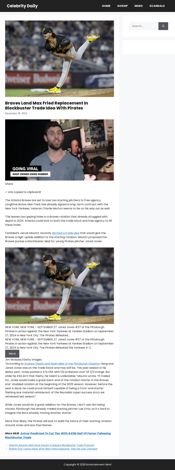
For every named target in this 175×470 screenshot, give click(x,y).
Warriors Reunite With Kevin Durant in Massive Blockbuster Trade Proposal (51, 445)
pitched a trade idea (65, 233)
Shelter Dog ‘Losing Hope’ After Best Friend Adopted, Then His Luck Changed (53, 449)
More (12, 354)
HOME (106, 6)
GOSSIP (122, 6)
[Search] (163, 26)
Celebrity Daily (22, 6)
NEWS (138, 6)
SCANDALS (157, 6)
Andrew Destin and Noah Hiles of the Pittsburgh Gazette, (62, 364)
